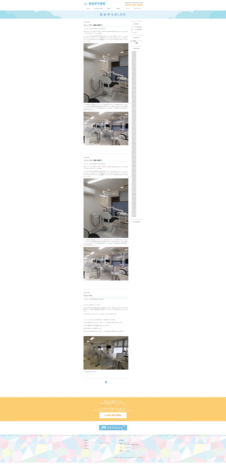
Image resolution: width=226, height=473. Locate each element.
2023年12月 (134, 92)
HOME (88, 8)
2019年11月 (134, 155)
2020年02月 (134, 151)
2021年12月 (134, 123)
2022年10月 (134, 110)
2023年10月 (134, 95)
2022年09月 (134, 111)
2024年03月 (134, 88)
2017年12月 (134, 183)
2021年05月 (134, 132)
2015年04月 (134, 207)
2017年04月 (134, 189)
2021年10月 (134, 125)
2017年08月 (134, 187)
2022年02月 (134, 120)
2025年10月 (134, 64)
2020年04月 (134, 148)
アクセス (128, 8)
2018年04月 (134, 178)
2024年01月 (134, 91)
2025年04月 (134, 72)
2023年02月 (134, 105)
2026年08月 (134, 51)
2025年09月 (134, 65)
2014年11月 (134, 211)
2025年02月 (134, 74)
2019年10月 (134, 156)
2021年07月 (134, 129)
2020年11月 (134, 139)
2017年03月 (134, 190)
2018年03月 (134, 179)
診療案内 (118, 8)
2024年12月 (134, 77)
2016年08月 (134, 194)
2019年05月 (134, 162)
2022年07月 (134, 114)
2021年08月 (134, 128)
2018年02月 (134, 180)
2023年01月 (134, 106)
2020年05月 (134, 147)
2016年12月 (134, 193)
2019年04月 (134, 164)
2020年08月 (134, 143)
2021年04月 (134, 133)
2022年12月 (134, 107)
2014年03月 (134, 213)
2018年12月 (134, 169)
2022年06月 (134, 115)
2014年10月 (134, 212)
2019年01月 (134, 167)
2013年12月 (134, 216)
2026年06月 (134, 54)
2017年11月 (134, 184)
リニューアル (88, 295)
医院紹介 (86, 445)
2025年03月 (134, 73)
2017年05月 (134, 188)
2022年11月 (134, 109)
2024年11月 (134, 78)
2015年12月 (134, 201)
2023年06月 (134, 100)
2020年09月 (134, 142)
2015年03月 (134, 208)
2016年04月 (134, 197)
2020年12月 (134, 138)
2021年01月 (134, 137)
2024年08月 (134, 82)
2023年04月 (134, 102)
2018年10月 (134, 171)
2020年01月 (134, 152)
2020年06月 (134, 146)
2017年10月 (134, 185)
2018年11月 (134, 170)
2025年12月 (134, 61)
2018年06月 (134, 175)
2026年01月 (134, 60)
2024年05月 (134, 86)
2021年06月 (134, 130)
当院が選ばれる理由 (98, 8)
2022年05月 (134, 116)
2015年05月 (134, 206)
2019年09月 (134, 157)
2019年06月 (134, 161)
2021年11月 (134, 124)
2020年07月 (134, 144)
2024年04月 (134, 87)
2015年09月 (134, 203)
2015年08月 (134, 204)
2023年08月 (134, 97)
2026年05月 (134, 55)
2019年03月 (134, 165)
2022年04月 (134, 118)
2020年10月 (134, 141)
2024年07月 (134, 83)
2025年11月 (134, 63)
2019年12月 (134, 153)
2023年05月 (134, 101)
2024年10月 (134, 79)
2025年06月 (134, 69)
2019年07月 (134, 160)
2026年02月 (134, 59)
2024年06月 (134, 84)
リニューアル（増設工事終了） (93, 25)
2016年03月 (134, 198)
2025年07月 (134, 68)
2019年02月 (134, 166)
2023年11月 (134, 93)
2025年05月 (134, 70)
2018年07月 (134, 174)
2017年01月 (134, 192)
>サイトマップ (86, 457)
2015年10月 (134, 202)
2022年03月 (134, 119)
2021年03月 (134, 134)
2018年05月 (134, 176)
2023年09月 (134, 96)
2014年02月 (134, 215)
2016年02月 (134, 199)
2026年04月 (134, 56)
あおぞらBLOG (137, 8)
